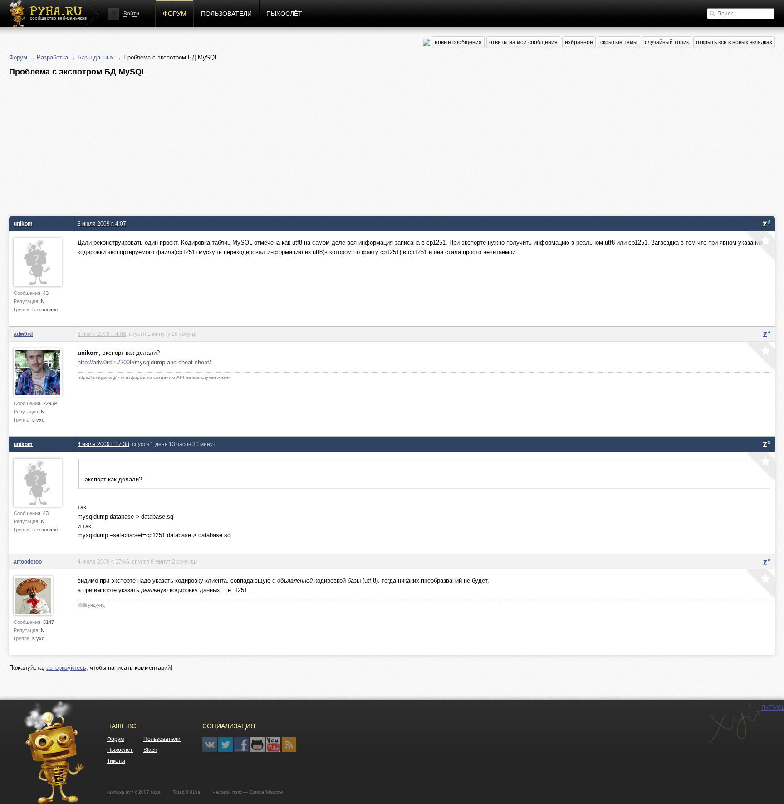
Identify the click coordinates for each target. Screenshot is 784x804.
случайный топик (667, 42)
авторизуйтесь (66, 667)
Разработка (52, 57)
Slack (150, 750)
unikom (23, 223)
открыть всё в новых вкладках (734, 42)
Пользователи (226, 13)
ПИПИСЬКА (734, 724)
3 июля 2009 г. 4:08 (102, 334)
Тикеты (116, 761)
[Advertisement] (281, 143)
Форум (174, 13)
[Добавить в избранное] (760, 246)
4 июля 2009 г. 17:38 (103, 444)
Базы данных (96, 57)
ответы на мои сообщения (523, 42)
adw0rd (23, 334)
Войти (131, 13)
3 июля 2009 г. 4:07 (102, 223)
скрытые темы (618, 42)
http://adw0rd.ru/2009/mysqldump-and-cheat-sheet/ (144, 362)
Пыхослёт (284, 13)
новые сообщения (458, 42)
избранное (579, 42)
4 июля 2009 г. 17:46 (103, 561)
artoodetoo (28, 561)
